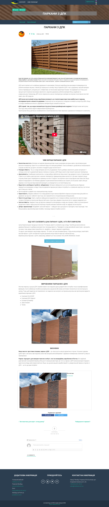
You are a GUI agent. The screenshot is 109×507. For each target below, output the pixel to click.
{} (52, 449)
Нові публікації (33, 2)
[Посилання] (50, 450)
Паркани (16, 9)
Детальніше (70, 375)
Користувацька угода (54, 504)
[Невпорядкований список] (44, 450)
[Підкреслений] (38, 450)
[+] (54, 449)
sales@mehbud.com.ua (76, 486)
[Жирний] (33, 450)
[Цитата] (46, 450)
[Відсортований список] (42, 450)
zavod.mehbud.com (17, 486)
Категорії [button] (22, 2)
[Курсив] (36, 450)
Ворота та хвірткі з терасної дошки (54, 241)
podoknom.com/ (17, 495)
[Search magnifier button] (89, 22)
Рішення (23, 9)
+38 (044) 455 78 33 (76, 484)
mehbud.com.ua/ (17, 482)
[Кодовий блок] (48, 450)
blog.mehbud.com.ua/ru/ (19, 490)
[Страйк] (40, 450)
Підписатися (90, 1)
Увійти (80, 440)
